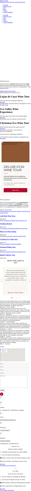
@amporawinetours (5, 440)
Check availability (8, 12)
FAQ (4, 8)
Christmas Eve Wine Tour (9, 239)
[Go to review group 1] (11, 297)
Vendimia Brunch (6, 224)
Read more (15, 190)
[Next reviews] (29, 281)
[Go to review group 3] (14, 297)
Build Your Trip (7, 6)
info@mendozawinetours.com (8, 420)
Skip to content (4, 0)
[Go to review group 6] (19, 297)
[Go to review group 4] (16, 297)
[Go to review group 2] (13, 297)
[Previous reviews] (1, 281)
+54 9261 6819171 (5, 430)
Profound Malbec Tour (8, 247)
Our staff (5, 5)
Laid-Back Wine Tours (7, 216)
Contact (5, 11)
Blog (4, 9)
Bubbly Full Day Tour (7, 255)
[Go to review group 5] (17, 297)
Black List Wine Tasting (8, 231)
